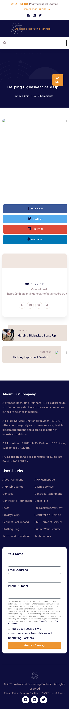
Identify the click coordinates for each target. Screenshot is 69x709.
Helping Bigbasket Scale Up (37, 335)
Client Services (44, 486)
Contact (7, 493)
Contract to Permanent (17, 500)
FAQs (5, 507)
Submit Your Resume (47, 529)
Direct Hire (41, 500)
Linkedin (37, 229)
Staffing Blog (10, 529)
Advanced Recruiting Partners (33, 684)
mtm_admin (22, 95)
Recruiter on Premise (47, 514)
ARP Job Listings (12, 486)
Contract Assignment (48, 493)
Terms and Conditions (16, 536)
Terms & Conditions (30, 693)
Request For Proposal (15, 522)
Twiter (38, 218)
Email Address (18, 570)
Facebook (37, 208)
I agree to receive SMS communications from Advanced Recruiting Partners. (30, 633)
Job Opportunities (35, 9)
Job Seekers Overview (48, 507)
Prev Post (23, 330)
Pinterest (37, 239)
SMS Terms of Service (48, 522)
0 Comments (45, 95)
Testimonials (42, 536)
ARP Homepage (44, 479)
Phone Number (18, 586)
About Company (12, 479)
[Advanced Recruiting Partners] (30, 28)
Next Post (45, 352)
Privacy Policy (11, 514)
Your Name (15, 554)
